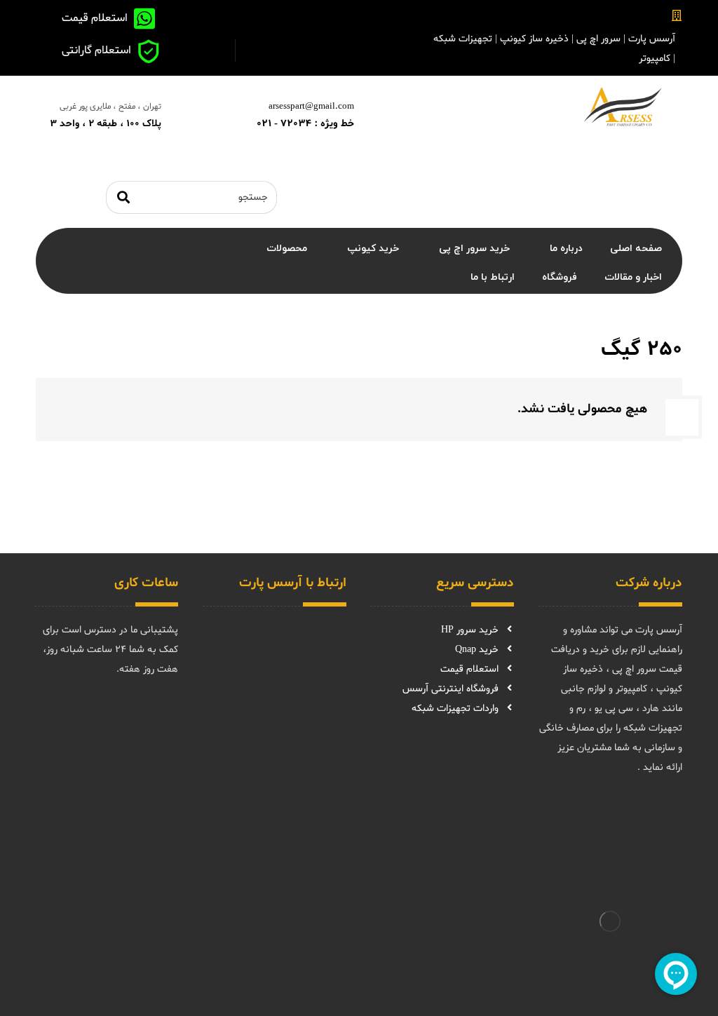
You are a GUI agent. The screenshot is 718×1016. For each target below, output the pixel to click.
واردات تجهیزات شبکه (455, 708)
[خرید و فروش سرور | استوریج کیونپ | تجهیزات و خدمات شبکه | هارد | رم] (622, 106)
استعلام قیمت (469, 669)
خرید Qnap (477, 649)
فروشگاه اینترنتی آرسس (450, 689)
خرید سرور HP (470, 630)
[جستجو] (123, 197)
